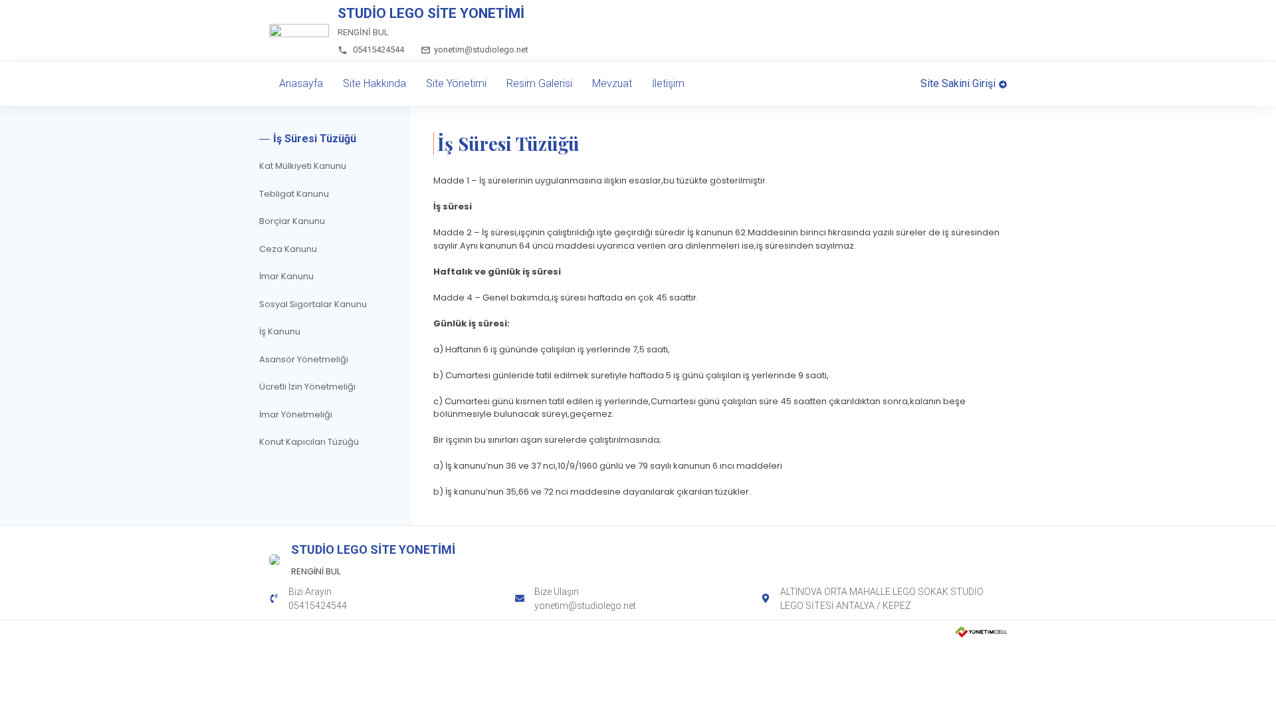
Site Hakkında (374, 83)
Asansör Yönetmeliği (303, 359)
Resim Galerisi (539, 83)
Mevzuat (612, 83)
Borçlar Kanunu (292, 221)
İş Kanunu (279, 331)
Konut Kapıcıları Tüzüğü (309, 441)
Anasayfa (301, 83)
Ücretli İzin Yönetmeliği (307, 386)
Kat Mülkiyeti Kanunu (302, 166)
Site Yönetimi (456, 83)
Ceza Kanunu (288, 249)
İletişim (668, 83)
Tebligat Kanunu (294, 193)
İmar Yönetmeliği (295, 414)
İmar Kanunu (286, 276)
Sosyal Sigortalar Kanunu (313, 304)
